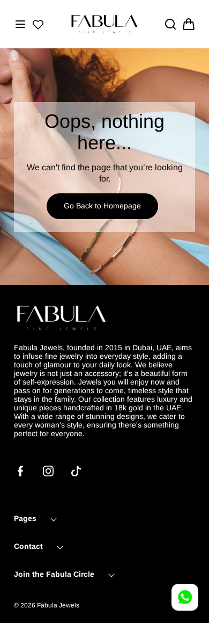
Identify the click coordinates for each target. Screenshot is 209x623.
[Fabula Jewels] (104, 24)
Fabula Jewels (58, 605)
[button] (20, 24)
